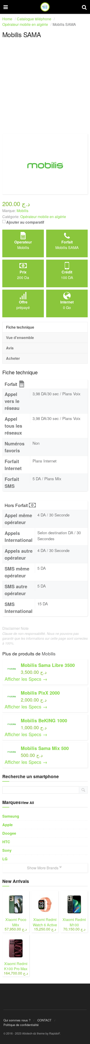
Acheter (13, 358)
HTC (6, 841)
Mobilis (49, 653)
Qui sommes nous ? (16, 1020)
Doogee (9, 833)
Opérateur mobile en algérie (43, 216)
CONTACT (44, 1020)
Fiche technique (20, 327)
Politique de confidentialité (21, 1025)
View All (27, 802)
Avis (10, 348)
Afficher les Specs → (26, 678)
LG (4, 858)
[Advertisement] (45, 89)
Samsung (10, 816)
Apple (7, 824)
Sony (7, 850)
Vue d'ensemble (20, 337)
